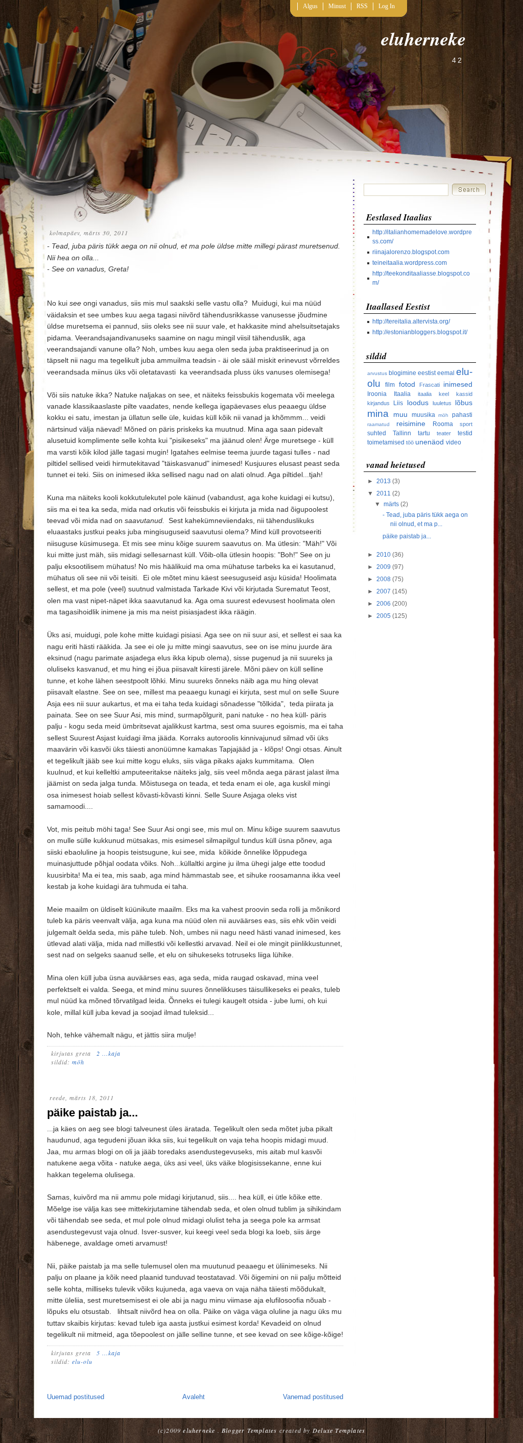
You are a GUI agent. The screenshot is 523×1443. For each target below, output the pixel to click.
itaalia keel (433, 394)
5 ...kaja (109, 1353)
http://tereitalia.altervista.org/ (411, 321)
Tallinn (402, 433)
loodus (418, 403)
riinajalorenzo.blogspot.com (410, 252)
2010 (383, 554)
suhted (376, 433)
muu (400, 414)
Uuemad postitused (75, 1397)
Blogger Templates (249, 1430)
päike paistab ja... (92, 1112)
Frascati (429, 385)
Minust (337, 6)
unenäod (429, 442)
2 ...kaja (109, 1053)
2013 (383, 481)
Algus (310, 6)
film (390, 384)
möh (78, 1062)
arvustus (377, 373)
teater (444, 433)
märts (391, 504)
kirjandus (378, 403)
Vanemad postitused (313, 1397)
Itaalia (402, 393)
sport (466, 424)
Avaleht (193, 1397)
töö (410, 442)
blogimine (402, 373)
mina (378, 413)
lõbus (463, 403)
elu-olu (82, 1361)
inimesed (457, 384)
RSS (362, 6)
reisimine (410, 423)
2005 (383, 615)
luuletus (442, 403)
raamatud (378, 424)
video (453, 442)
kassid (464, 394)
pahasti (462, 414)
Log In (386, 6)
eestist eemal (436, 373)
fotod (407, 384)
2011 (383, 493)
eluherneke (423, 39)
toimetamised (386, 442)
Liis (398, 403)
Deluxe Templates (339, 1430)
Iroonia (377, 393)
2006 (383, 603)
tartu (424, 433)
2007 (383, 591)
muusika (423, 414)
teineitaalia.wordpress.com (409, 262)
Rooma (443, 424)
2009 (383, 566)
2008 (383, 579)
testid (465, 433)
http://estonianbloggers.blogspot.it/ (419, 332)
